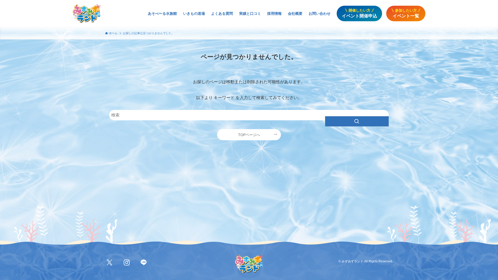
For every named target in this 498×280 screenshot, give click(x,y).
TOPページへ (249, 135)
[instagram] (126, 262)
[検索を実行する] (357, 121)
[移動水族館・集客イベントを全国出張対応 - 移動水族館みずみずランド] (87, 13)
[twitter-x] (109, 262)
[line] (143, 262)
